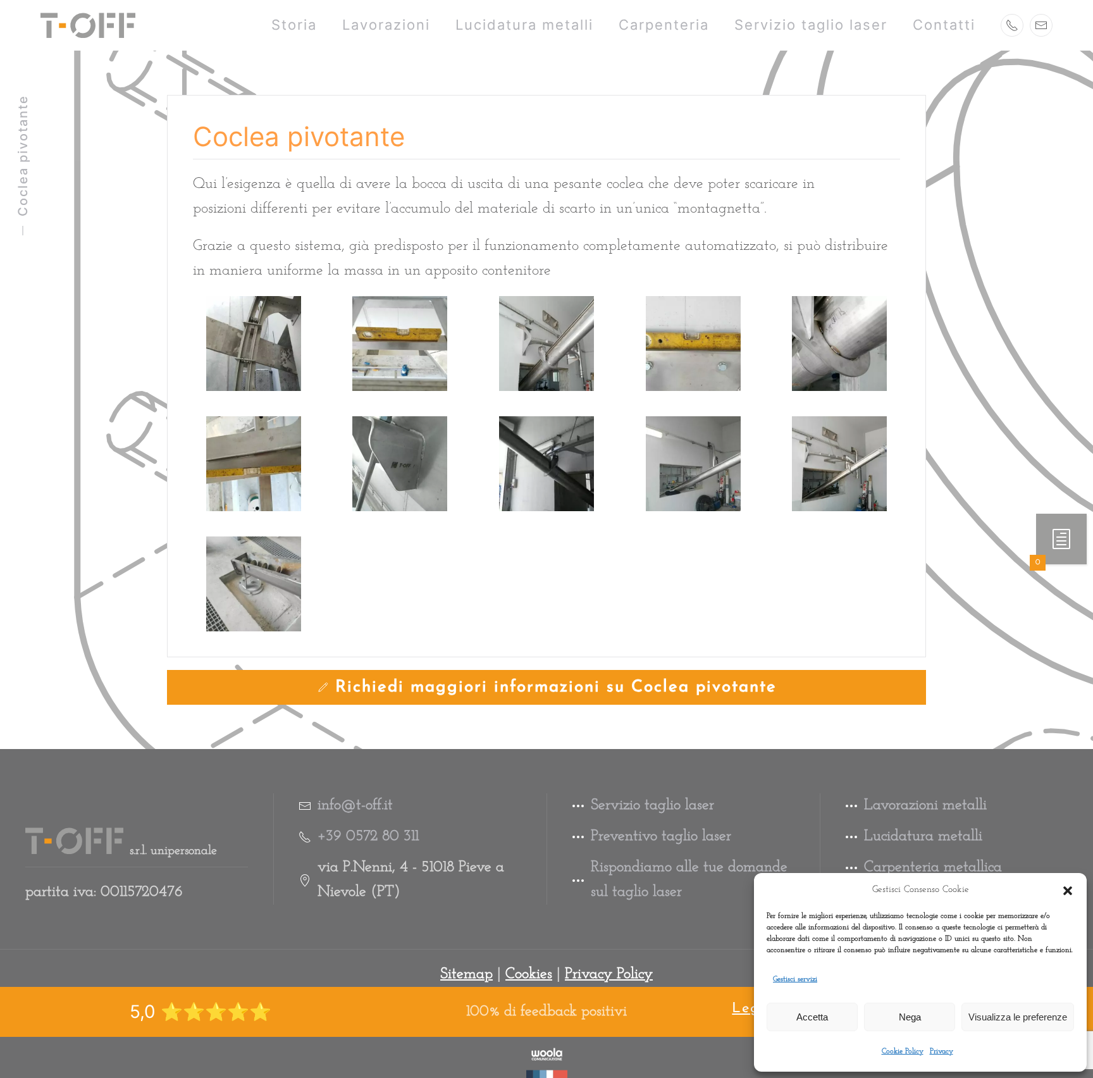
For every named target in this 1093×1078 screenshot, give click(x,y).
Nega (910, 1017)
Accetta (812, 1017)
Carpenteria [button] (664, 24)
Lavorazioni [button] (386, 24)
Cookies (528, 974)
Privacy (941, 1051)
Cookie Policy (902, 1051)
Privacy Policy (609, 974)
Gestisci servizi (795, 979)
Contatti (944, 24)
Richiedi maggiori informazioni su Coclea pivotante (556, 687)
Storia (294, 24)
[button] (1067, 890)
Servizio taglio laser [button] (810, 24)
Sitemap (466, 974)
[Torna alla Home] (87, 25)
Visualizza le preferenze (1017, 1017)
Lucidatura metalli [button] (524, 24)
